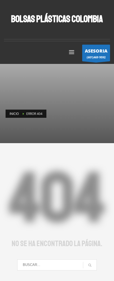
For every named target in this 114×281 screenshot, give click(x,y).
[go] (90, 265)
